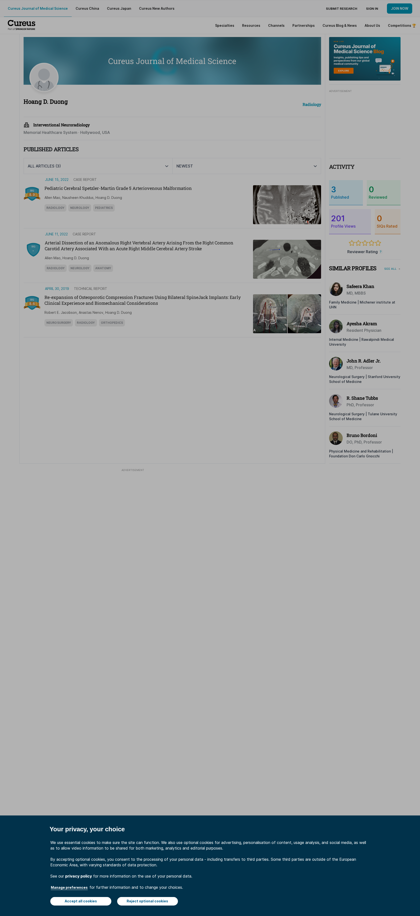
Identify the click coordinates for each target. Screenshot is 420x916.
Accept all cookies (81, 901)
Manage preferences (69, 887)
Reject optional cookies (147, 901)
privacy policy (78, 876)
